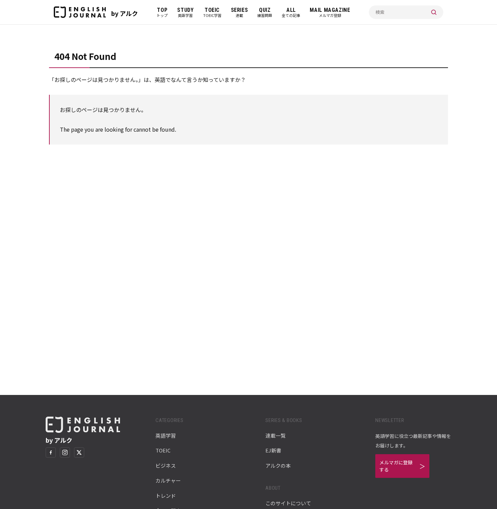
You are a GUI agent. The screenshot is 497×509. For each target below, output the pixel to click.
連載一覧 (275, 435)
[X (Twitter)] (79, 452)
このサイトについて (288, 503)
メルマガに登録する (395, 466)
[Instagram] (65, 452)
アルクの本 (278, 465)
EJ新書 (273, 450)
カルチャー (168, 480)
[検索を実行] (433, 12)
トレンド (166, 495)
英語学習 (166, 435)
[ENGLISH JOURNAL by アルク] (80, 12)
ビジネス (166, 465)
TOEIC (163, 450)
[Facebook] (51, 452)
